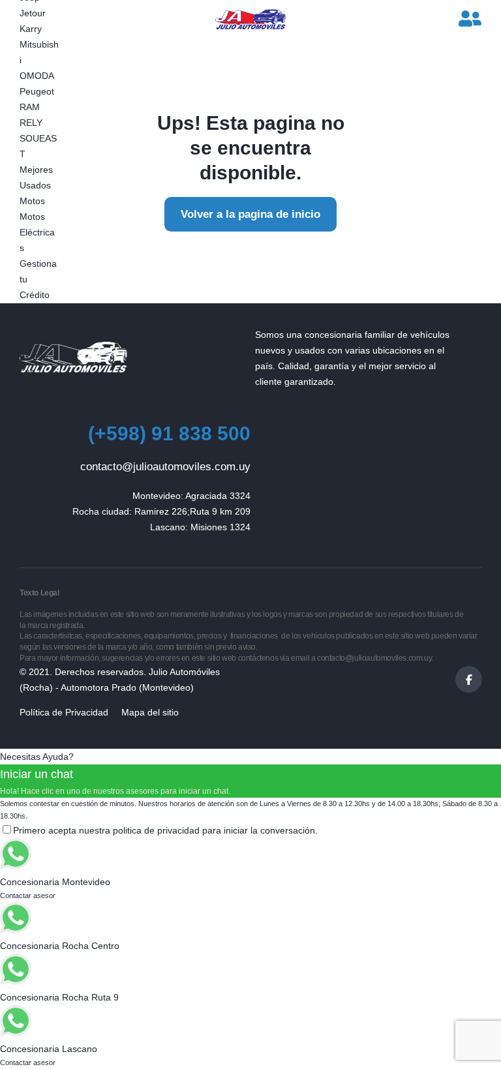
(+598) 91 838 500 (35, 357)
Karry (31, 28)
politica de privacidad (156, 830)
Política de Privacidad (64, 712)
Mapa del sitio (150, 712)
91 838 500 (169, 433)
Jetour (33, 13)
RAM (30, 107)
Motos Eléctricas (37, 232)
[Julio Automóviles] (250, 19)
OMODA (37, 75)
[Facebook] (468, 679)
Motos (32, 201)
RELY (31, 122)
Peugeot (37, 91)
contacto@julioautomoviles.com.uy (165, 466)
